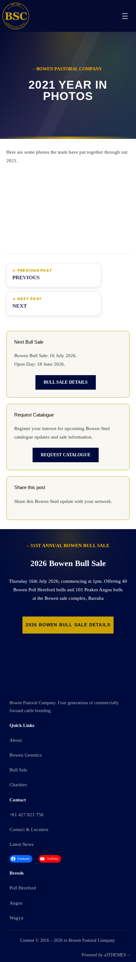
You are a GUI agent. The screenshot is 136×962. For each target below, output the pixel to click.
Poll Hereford (22, 887)
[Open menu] (125, 16)
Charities (18, 784)
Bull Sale (18, 769)
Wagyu (16, 917)
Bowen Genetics (25, 755)
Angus (15, 903)
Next (19, 306)
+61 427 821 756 (26, 814)
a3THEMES (115, 955)
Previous (26, 277)
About (15, 740)
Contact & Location (28, 829)
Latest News (21, 844)
